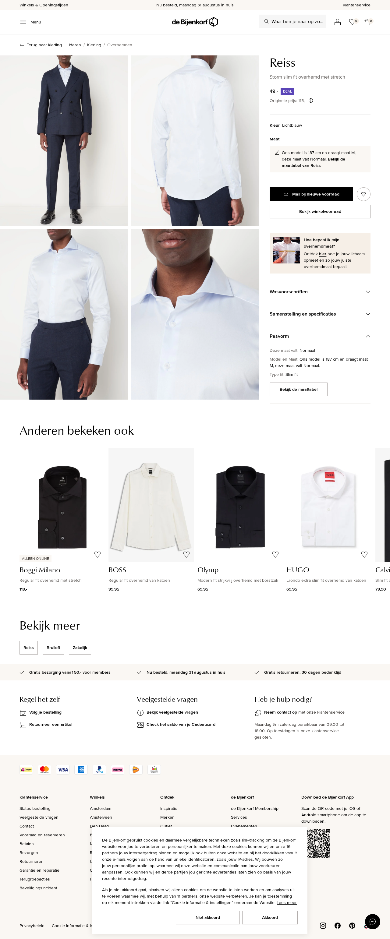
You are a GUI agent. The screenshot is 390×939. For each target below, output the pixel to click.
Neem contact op (280, 712)
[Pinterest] (352, 925)
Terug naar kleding (44, 44)
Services (239, 817)
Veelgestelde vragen (39, 817)
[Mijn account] (337, 22)
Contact (27, 826)
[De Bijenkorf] (195, 22)
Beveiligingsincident (38, 887)
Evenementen (244, 826)
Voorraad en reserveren (42, 834)
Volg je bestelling (45, 712)
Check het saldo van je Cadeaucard (181, 724)
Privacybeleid (32, 925)
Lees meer (287, 902)
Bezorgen (29, 852)
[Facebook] (337, 925)
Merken (167, 817)
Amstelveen (101, 817)
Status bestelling (35, 808)
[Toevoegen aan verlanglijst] (363, 194)
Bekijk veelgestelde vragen (172, 712)
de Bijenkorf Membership (254, 808)
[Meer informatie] (311, 100)
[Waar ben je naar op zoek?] (266, 21)
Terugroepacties (35, 879)
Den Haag (99, 826)
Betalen (27, 843)
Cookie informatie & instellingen (82, 925)
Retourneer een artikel (50, 724)
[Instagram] (323, 925)
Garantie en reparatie (39, 870)
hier (322, 254)
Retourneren (32, 861)
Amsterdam (100, 808)
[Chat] (372, 921)
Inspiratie (168, 808)
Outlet (166, 826)
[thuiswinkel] (154, 773)
